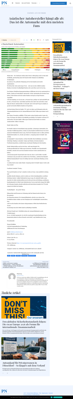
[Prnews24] (12, 280)
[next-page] (7, 373)
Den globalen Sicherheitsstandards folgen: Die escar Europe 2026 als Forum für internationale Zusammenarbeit (24, 324)
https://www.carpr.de (20, 275)
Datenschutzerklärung (58, 397)
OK (51, 397)
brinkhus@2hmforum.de (16, 232)
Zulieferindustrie (32, 255)
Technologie (24, 255)
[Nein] (71, 397)
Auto (9, 255)
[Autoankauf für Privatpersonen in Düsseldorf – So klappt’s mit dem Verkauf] (23, 348)
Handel (13, 255)
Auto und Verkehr (40, 13)
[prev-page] (3, 373)
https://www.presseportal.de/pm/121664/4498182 (29, 243)
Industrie (18, 255)
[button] (70, 3)
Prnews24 (5, 40)
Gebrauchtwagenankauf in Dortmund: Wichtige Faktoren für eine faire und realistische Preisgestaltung (62, 109)
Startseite (30, 13)
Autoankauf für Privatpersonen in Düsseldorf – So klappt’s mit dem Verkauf (24, 364)
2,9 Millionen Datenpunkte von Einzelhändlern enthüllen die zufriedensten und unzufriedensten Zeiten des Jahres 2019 (39, 265)
